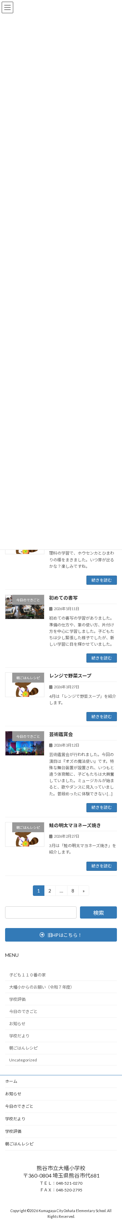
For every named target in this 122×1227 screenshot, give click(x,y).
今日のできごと (23, 1011)
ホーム (11, 1081)
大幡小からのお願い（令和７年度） (41, 986)
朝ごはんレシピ (23, 1048)
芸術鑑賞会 (61, 734)
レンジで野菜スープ (70, 676)
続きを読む (102, 580)
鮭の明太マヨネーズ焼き (75, 825)
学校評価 (17, 999)
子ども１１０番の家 (27, 974)
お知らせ (17, 1023)
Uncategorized (23, 1059)
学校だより (19, 1035)
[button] (61, 935)
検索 (98, 912)
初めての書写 (63, 598)
